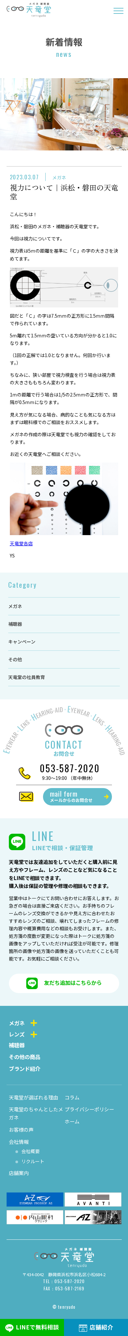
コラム (72, 1097)
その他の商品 (24, 1057)
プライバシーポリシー (89, 1109)
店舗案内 (19, 1172)
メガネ (59, 177)
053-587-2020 (70, 768)
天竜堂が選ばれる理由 (33, 1097)
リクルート (32, 1161)
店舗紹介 (101, 1327)
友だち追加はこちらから (73, 982)
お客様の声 (21, 1129)
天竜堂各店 (21, 543)
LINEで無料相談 (37, 1327)
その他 (15, 659)
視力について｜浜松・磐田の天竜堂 (64, 191)
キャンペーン (21, 641)
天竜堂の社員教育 (26, 677)
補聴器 (15, 624)
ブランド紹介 (24, 1069)
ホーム (72, 1121)
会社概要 (30, 1151)
